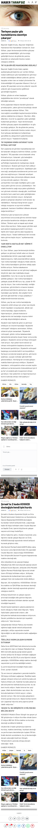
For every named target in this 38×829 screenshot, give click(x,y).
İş (24, 750)
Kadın (29, 750)
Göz (10, 384)
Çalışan (11, 750)
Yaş (31, 384)
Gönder (7, 469)
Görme (4, 384)
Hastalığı (23, 384)
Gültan (16, 384)
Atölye (4, 750)
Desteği (18, 750)
